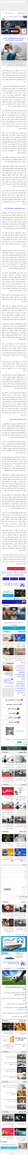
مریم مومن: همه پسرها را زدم (18, 1016)
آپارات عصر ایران (13, 722)
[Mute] (6, 619)
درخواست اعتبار (8, 595)
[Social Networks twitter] (16, 599)
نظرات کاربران (14, 579)
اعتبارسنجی (25, 898)
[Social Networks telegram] (14, 599)
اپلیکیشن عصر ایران (19, 731)
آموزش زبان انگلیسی (12, 718)
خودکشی (19, 744)
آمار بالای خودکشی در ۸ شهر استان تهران (20, 693)
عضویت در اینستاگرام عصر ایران (12, 700)
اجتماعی (20, 35)
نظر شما (24, 865)
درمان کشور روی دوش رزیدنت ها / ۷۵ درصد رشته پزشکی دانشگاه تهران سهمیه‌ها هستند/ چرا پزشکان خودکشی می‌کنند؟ (20, 672)
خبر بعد (21, 579)
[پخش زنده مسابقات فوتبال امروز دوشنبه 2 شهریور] (14, 977)
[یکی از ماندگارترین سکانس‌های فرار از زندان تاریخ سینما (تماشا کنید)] (8, 668)
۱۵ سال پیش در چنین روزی (12, 704)
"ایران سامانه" (11, 1153)
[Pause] (4, 619)
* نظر (25, 876)
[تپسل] (3, 605)
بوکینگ (21, 898)
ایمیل (25, 871)
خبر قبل (7, 579)
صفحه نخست (25, 35)
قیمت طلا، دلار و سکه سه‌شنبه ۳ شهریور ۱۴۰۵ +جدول (13, 1013)
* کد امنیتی (24, 887)
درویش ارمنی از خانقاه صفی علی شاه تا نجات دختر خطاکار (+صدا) (11, 584)
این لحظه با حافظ (12, 709)
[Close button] (27, 1142)
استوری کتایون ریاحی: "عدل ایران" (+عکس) (16, 1004)
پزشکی (16, 744)
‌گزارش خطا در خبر (24, 742)
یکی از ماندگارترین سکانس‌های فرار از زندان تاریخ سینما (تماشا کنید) (8, 674)
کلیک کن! (14, 628)
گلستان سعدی (12, 713)
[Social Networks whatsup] (18, 599)
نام (25, 867)
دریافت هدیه (9, 1148)
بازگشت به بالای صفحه (20, 935)
